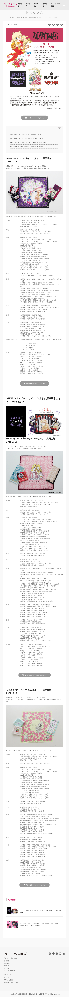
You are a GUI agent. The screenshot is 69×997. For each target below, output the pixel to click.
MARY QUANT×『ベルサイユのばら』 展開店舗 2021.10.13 (28, 142)
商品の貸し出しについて (11, 982)
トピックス (11, 17)
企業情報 (28, 5)
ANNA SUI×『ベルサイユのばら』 (35, 383)
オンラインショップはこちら (36, 118)
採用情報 (45, 5)
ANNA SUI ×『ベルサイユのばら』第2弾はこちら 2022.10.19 (27, 138)
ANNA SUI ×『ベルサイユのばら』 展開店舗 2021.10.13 (26, 134)
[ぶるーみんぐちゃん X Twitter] (63, 954)
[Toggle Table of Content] (59, 128)
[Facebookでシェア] (53, 25)
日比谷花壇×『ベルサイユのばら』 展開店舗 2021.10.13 (26, 146)
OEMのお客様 (8, 980)
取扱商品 (36, 5)
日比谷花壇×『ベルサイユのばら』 (36, 885)
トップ (4, 17)
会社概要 (7, 963)
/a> (57, 953)
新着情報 (20, 5)
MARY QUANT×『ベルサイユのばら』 (36, 675)
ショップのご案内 (55, 5)
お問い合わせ (8, 977)
